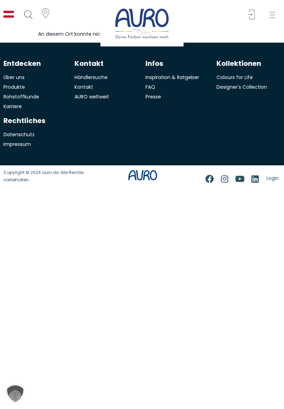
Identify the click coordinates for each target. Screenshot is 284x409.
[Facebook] (209, 179)
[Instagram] (225, 179)
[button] (274, 15)
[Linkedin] (255, 179)
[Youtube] (240, 179)
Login (272, 178)
